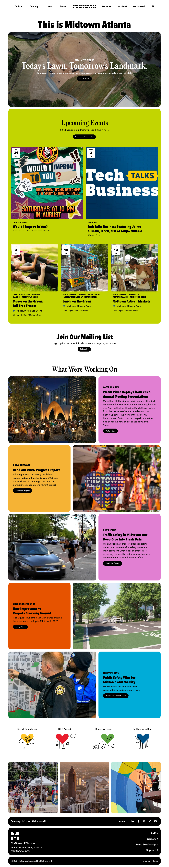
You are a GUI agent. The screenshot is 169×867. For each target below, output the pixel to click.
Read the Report (22, 490)
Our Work (122, 6)
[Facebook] (138, 821)
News (50, 6)
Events (63, 6)
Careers (151, 838)
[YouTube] (155, 821)
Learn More (84, 78)
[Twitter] (150, 821)
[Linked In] (132, 821)
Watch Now (110, 431)
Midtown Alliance (25, 861)
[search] (153, 6)
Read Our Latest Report (116, 696)
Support (151, 850)
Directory (34, 6)
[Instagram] (144, 821)
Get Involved (139, 6)
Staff (153, 833)
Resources (106, 6)
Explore (18, 6)
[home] (84, 6)
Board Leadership (145, 844)
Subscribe (84, 349)
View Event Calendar (84, 137)
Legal (155, 861)
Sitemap (146, 861)
